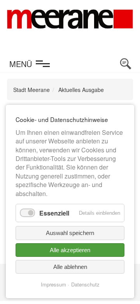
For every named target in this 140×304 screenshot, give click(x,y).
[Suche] (125, 64)
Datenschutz (85, 284)
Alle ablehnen (70, 266)
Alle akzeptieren (70, 250)
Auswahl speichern (70, 233)
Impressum (53, 284)
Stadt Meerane (31, 90)
